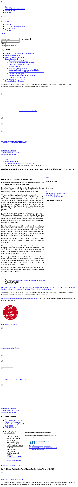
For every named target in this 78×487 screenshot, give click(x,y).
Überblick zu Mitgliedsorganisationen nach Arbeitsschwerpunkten (43, 448)
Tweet (48, 177)
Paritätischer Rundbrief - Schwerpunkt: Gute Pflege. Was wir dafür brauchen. (10, 410)
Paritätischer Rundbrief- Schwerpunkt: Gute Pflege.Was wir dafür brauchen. (10, 152)
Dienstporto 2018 (54, 196)
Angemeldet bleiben (9, 46)
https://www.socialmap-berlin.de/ (39, 446)
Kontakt (13, 465)
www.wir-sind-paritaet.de (9, 324)
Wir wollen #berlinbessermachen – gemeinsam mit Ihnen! (19, 298)
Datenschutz (13, 479)
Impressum (4, 465)
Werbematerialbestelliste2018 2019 (55, 193)
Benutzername (24, 39)
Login (3, 33)
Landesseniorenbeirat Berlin (28, 111)
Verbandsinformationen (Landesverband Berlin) (29, 280)
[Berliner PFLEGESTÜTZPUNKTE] (7, 140)
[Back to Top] (1, 2)
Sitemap (20, 465)
